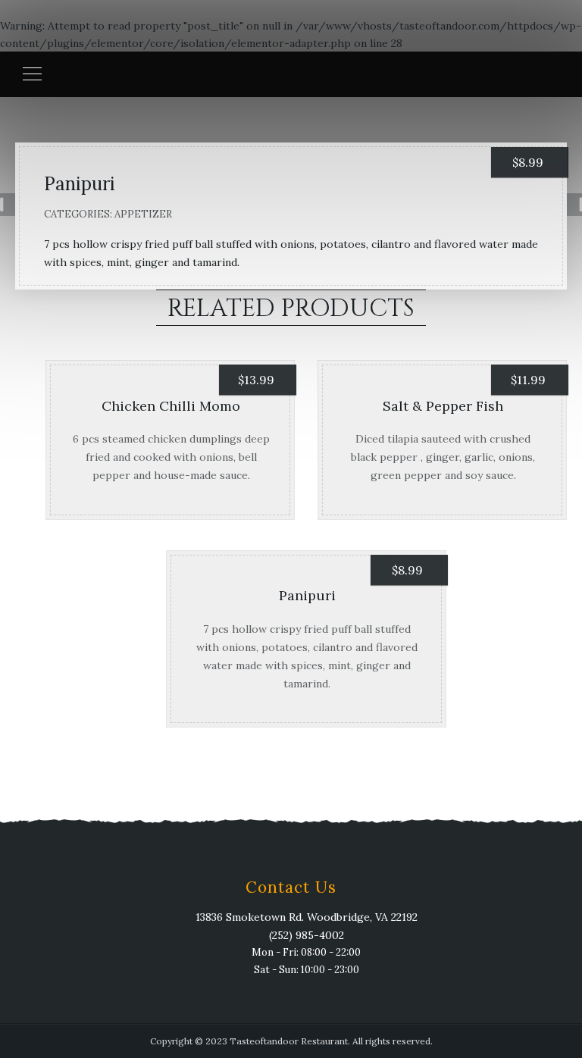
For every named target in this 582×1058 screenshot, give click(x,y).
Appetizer (143, 214)
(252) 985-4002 (306, 935)
